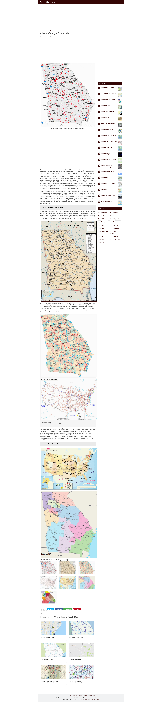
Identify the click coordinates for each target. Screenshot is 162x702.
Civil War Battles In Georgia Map (49, 681)
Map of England (114, 219)
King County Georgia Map (76, 637)
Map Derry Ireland (106, 105)
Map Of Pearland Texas (107, 171)
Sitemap (69, 695)
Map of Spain (101, 239)
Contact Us (74, 695)
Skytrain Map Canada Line (108, 93)
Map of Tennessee (115, 239)
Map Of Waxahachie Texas (108, 159)
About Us (92, 695)
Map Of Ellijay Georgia (107, 129)
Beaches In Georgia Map (47, 637)
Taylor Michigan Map (107, 201)
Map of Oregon (114, 236)
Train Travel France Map (108, 123)
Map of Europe (102, 222)
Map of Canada (114, 216)
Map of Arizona (114, 212)
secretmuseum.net (45, 428)
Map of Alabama (102, 212)
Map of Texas (101, 242)
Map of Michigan (114, 228)
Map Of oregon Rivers (107, 147)
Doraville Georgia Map (75, 681)
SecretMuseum (48, 1)
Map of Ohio (101, 236)
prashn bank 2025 (95, 699)
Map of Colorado (102, 219)
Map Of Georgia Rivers (47, 659)
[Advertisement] (81, 17)
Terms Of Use (86, 695)
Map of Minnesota (103, 231)
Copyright (80, 695)
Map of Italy (101, 228)
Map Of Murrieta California (108, 135)
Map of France (114, 222)
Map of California (102, 216)
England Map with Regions (108, 99)
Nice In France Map (106, 189)
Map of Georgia (44, 36)
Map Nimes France (106, 117)
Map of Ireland (114, 225)
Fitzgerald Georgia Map (75, 659)
